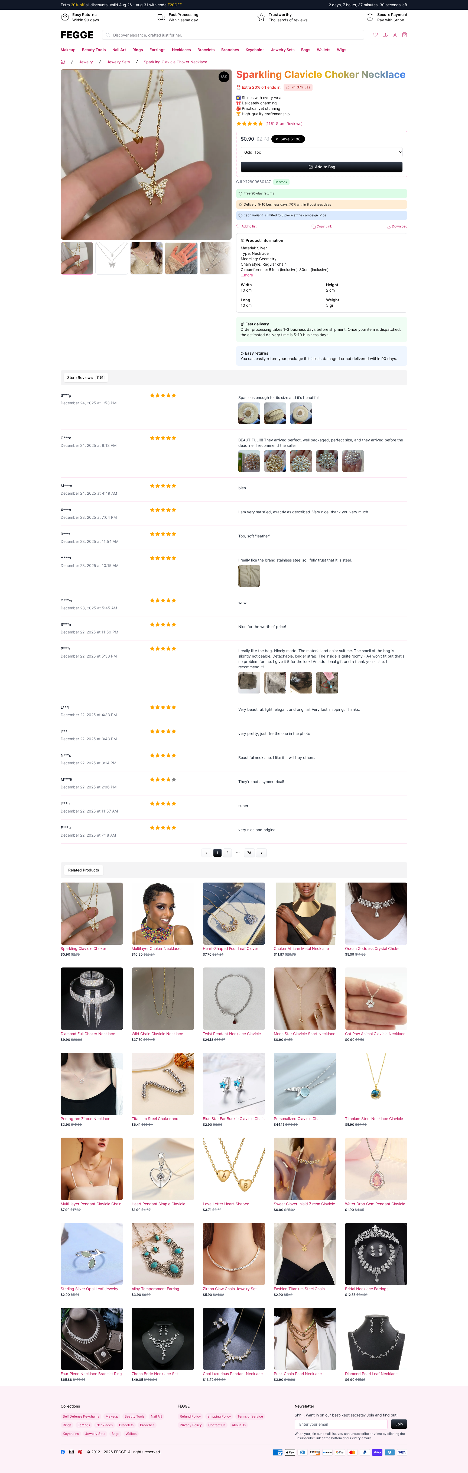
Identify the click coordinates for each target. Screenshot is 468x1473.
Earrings (157, 49)
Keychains (255, 49)
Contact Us (216, 1425)
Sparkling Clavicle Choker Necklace (175, 62)
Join (399, 1424)
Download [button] (399, 226)
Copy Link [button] (324, 226)
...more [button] (247, 275)
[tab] (86, 377)
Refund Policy (190, 1416)
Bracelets (206, 49)
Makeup (68, 49)
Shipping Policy (219, 1416)
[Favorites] (375, 35)
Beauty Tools (94, 49)
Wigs (341, 49)
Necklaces (181, 49)
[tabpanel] (234, 622)
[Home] (63, 62)
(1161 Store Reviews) (284, 123)
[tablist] (234, 377)
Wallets (323, 49)
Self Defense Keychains (81, 1416)
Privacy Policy (191, 1425)
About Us (239, 1425)
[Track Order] (385, 35)
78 (249, 853)
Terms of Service (250, 1416)
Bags (305, 49)
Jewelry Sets (283, 49)
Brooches (230, 49)
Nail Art (119, 49)
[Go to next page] (261, 852)
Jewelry (86, 62)
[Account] (395, 35)
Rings (137, 49)
